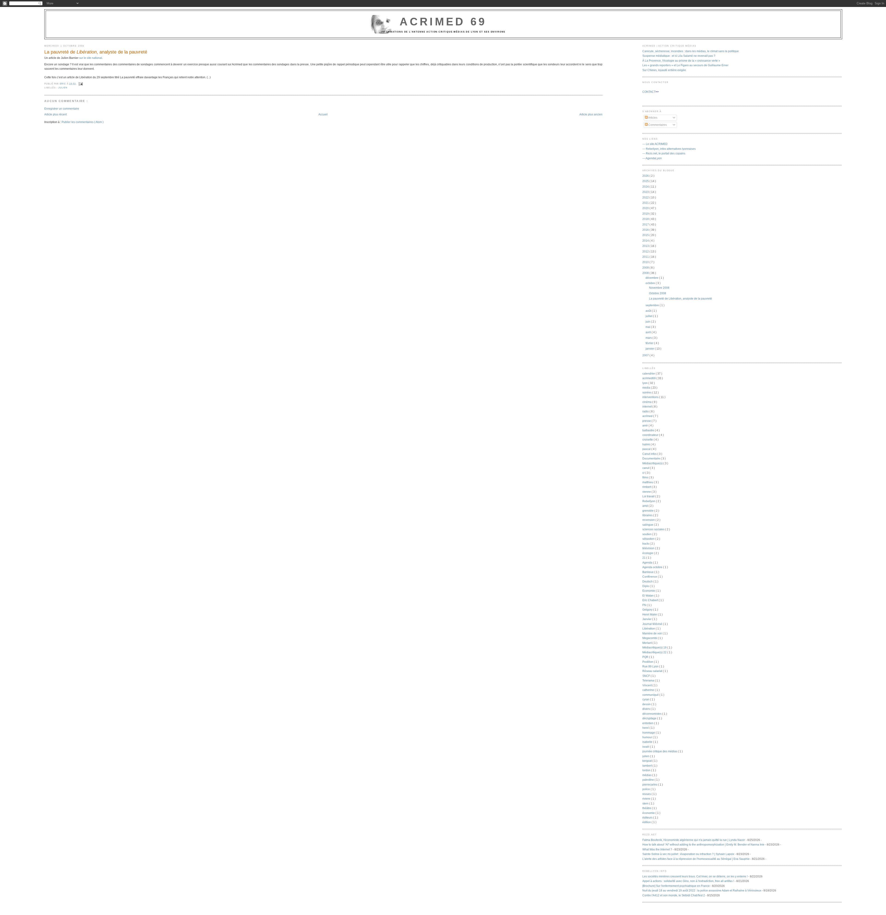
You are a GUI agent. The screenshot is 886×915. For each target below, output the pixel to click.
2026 (646, 175)
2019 (646, 213)
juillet (649, 316)
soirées (647, 392)
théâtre (647, 808)
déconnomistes (652, 713)
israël (646, 746)
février (650, 343)
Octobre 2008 (657, 293)
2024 (646, 186)
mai (648, 326)
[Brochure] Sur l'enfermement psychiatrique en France (676, 885)
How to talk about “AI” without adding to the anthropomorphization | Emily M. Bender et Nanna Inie (703, 844)
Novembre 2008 (659, 287)
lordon (646, 770)
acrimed (647, 415)
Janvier (647, 619)
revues (647, 793)
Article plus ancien (590, 114)
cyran (646, 699)
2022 (646, 197)
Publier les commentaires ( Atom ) (83, 121)
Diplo (646, 586)
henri (646, 727)
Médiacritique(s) (652, 463)
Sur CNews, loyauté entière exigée (664, 70)
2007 (646, 355)
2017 (646, 224)
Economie (649, 590)
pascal (646, 448)
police (646, 789)
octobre (651, 283)
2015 (646, 235)
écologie (648, 553)
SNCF (646, 675)
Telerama (648, 680)
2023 (646, 191)
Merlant (647, 642)
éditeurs (647, 817)
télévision (648, 548)
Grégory (647, 609)
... (209, 77)
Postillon (648, 661)
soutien (647, 534)
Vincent (647, 685)
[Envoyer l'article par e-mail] (80, 84)
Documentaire (651, 458)
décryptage (649, 718)
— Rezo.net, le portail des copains (663, 153)
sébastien (648, 538)
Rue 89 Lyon (650, 666)
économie (649, 812)
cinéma (647, 401)
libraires (647, 515)
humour (647, 737)
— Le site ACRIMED (654, 143)
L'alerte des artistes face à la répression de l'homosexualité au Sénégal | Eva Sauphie (696, 858)
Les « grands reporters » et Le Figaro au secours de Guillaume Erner (685, 65)
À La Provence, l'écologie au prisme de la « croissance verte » (681, 60)
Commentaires (657, 124)
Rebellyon (649, 501)
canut (646, 467)
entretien (648, 723)
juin (648, 321)
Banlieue (648, 571)
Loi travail (648, 496)
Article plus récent (55, 114)
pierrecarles (650, 784)
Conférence (650, 576)
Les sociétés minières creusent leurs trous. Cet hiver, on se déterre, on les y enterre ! (695, 876)
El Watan (648, 595)
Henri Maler (650, 614)
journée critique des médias (660, 751)
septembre (653, 305)
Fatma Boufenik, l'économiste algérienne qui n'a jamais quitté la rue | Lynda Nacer (693, 839)
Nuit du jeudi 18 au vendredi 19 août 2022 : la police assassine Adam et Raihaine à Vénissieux (701, 890)
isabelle (647, 741)
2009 (646, 267)
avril (649, 332)
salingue (648, 524)
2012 (646, 251)
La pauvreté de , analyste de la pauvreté (95, 51)
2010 (646, 262)
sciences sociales (653, 529)
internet (647, 406)
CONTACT (649, 91)
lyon (645, 382)
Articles (652, 117)
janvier (650, 348)
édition (647, 822)
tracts (646, 543)
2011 (646, 256)
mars (649, 337)
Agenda (647, 562)
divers (646, 708)
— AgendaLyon (652, 158)
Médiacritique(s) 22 (654, 652)
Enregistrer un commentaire (61, 108)
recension (649, 519)
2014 (646, 240)
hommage (649, 732)
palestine (648, 779)
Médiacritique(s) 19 (654, 647)
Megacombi (650, 637)
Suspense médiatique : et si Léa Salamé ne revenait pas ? (678, 55)
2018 (646, 218)
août (649, 310)
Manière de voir (652, 633)
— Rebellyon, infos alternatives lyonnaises (669, 148)
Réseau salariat (652, 670)
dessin (646, 704)
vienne (647, 491)
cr (643, 472)
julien (62, 88)
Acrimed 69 (443, 22)
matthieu (648, 482)
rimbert (647, 486)
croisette (648, 439)
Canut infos (649, 453)
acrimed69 (649, 378)
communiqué (650, 694)
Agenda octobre (652, 567)
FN (644, 604)
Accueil (323, 114)
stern (645, 803)
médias (647, 775)
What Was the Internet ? (657, 849)
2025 (646, 181)
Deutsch (647, 581)
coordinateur (650, 434)
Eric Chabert (650, 600)
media (646, 387)
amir (645, 425)
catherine (648, 689)
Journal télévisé (652, 623)
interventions (650, 397)
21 (644, 557)
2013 (646, 245)
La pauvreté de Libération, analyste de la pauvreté (680, 298)
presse (647, 420)
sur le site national (90, 57)
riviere (646, 798)
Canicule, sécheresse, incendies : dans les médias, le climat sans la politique (690, 51)
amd (645, 505)
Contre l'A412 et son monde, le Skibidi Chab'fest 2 (673, 895)
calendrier (649, 373)
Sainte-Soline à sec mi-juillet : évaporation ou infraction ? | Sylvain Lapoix (688, 853)
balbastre (648, 430)
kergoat (647, 760)
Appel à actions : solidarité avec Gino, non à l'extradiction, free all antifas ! (688, 880)
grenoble (648, 510)
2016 (646, 229)
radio (646, 411)
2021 (646, 202)
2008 (646, 272)
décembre (652, 277)
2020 (646, 208)
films (645, 477)
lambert (647, 765)
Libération (649, 628)
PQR (645, 656)
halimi (646, 444)
